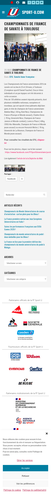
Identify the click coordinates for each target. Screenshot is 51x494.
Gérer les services (25, 460)
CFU (11, 76)
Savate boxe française (24, 76)
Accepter (25, 468)
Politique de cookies (12, 490)
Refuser (25, 476)
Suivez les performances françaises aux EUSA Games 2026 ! (22, 228)
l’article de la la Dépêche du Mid (29, 158)
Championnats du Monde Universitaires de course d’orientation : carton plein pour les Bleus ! (24, 213)
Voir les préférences (25, 483)
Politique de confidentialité (34, 490)
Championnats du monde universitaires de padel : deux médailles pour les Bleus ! (24, 235)
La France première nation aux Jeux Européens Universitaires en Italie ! (23, 220)
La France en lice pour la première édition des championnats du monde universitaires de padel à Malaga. (24, 244)
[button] (46, 433)
